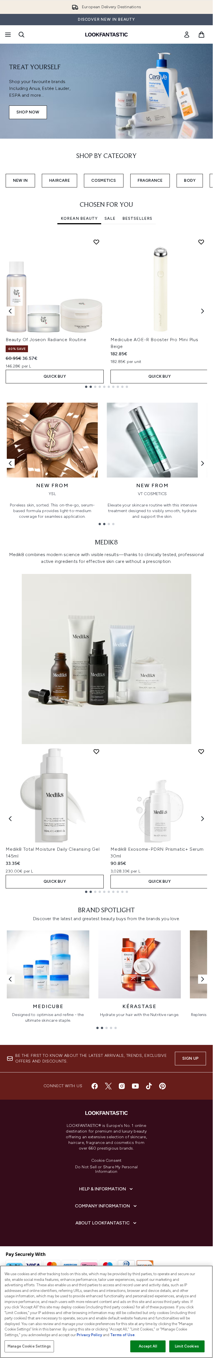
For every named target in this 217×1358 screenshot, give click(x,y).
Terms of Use (122, 1335)
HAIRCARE (59, 180)
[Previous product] (10, 818)
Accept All (148, 1346)
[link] (187, 34)
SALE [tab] (110, 218)
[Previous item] (10, 311)
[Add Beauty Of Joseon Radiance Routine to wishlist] (96, 242)
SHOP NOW (28, 112)
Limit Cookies (187, 1346)
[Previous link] (10, 463)
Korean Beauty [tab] (79, 218)
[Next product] (202, 818)
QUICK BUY (55, 376)
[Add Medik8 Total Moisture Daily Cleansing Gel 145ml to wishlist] (96, 751)
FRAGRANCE (150, 180)
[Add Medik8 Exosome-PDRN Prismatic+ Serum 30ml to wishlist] (201, 751)
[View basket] (201, 34)
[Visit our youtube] (135, 1086)
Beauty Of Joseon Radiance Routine (46, 339)
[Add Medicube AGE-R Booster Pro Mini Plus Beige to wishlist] (201, 242)
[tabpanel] (106, 311)
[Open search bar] (21, 34)
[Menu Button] (7, 34)
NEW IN (20, 180)
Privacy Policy (89, 1335)
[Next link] (202, 463)
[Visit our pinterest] (162, 1086)
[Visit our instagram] (122, 1086)
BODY (190, 180)
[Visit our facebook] (94, 1086)
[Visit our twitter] (108, 1086)
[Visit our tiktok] (149, 1086)
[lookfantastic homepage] (106, 34)
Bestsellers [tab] (137, 218)
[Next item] (202, 311)
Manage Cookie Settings (29, 1346)
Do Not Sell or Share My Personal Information (106, 1169)
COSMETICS (103, 180)
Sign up (190, 1058)
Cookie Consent (106, 1160)
